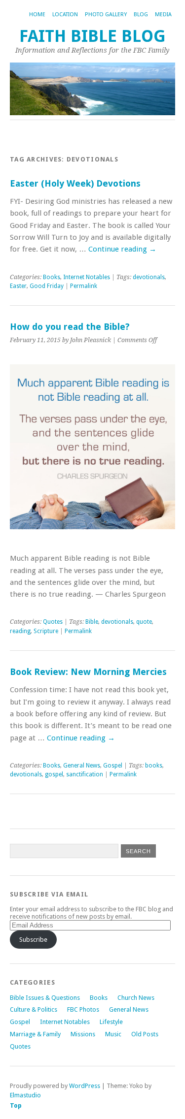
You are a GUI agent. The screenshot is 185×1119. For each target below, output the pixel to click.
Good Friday (47, 286)
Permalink (83, 286)
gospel (54, 774)
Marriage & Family (35, 1034)
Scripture (46, 631)
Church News (135, 997)
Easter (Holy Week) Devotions (75, 183)
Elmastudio (25, 1095)
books (153, 765)
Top (16, 1105)
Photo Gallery (106, 14)
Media (163, 14)
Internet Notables (86, 277)
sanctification (84, 774)
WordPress (84, 1085)
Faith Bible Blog (92, 36)
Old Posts (144, 1034)
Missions (83, 1034)
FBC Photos (83, 1009)
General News (81, 765)
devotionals (149, 277)
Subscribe (33, 939)
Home (37, 14)
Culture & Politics (33, 1009)
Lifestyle (111, 1021)
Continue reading (122, 249)
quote (144, 621)
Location (65, 14)
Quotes (53, 621)
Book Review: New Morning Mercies (88, 672)
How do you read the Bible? (70, 326)
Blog (141, 14)
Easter (18, 286)
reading (20, 631)
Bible (91, 621)
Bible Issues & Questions (45, 997)
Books (51, 277)
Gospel (112, 765)
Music (113, 1034)
